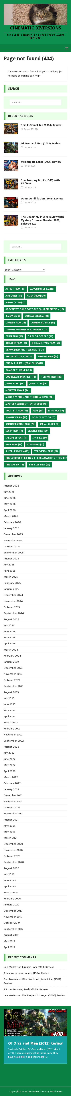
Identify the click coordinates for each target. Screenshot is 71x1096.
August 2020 (11, 868)
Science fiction (43, 417)
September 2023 (13, 686)
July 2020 (9, 874)
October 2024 (12, 607)
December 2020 (13, 844)
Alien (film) (36, 296)
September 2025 (14, 553)
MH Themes (56, 1091)
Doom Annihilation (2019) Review (42, 198)
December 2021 (13, 795)
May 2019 (9, 941)
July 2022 (9, 753)
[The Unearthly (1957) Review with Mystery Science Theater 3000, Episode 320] (11, 224)
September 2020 (14, 862)
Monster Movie (17, 390)
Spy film (39, 438)
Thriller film (39, 465)
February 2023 (12, 729)
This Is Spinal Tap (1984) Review (41, 125)
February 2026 (12, 522)
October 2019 (12, 923)
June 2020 (10, 880)
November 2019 (13, 917)
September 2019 (13, 929)
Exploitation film (18, 356)
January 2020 (11, 905)
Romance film (16, 417)
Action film (15, 289)
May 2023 (9, 710)
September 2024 (14, 613)
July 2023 (9, 698)
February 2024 (12, 656)
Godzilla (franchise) (20, 377)
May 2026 (10, 504)
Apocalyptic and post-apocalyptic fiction (34, 309)
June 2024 (10, 631)
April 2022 (9, 771)
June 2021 (9, 826)
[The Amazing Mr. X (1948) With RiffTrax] (11, 187)
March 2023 (11, 722)
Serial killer (49, 424)
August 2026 (11, 486)
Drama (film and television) (24, 350)
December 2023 (13, 668)
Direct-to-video (40, 336)
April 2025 (9, 571)
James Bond (14, 383)
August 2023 (11, 692)
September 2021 (13, 813)
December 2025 (13, 534)
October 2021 (12, 807)
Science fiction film (19, 424)
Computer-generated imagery (26, 329)
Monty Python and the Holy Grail (29, 397)
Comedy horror (43, 323)
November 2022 (13, 735)
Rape (38, 411)
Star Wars (35, 444)
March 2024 (11, 650)
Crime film (14, 336)
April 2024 (10, 643)
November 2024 (13, 601)
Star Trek (13, 444)
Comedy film (15, 323)
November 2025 (13, 540)
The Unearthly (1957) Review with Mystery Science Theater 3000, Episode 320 (42, 220)
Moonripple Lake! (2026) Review (41, 161)
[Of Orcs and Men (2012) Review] (11, 151)
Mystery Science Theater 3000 (26, 404)
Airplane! (13, 296)
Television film (46, 451)
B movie (12, 316)
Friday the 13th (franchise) (24, 363)
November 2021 (13, 801)
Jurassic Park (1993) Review (38, 967)
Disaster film (16, 343)
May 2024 (10, 637)
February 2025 (12, 583)
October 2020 (12, 856)
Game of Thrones (18, 370)
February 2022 (12, 783)
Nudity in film (16, 411)
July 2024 (9, 625)
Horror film (51, 377)
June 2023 (9, 704)
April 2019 (9, 947)
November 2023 (13, 674)
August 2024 (11, 619)
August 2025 (11, 559)
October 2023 (12, 680)
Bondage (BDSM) (37, 316)
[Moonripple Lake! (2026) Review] (11, 169)
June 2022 (9, 759)
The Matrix (14, 465)
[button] (66, 48)
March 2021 (10, 838)
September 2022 (14, 741)
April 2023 (9, 716)
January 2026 (11, 528)
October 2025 (12, 546)
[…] (46, 1057)
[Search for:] (35, 102)
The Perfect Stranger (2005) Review (43, 995)
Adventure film (42, 289)
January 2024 (11, 662)
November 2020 (13, 850)
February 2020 (12, 899)
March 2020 (11, 892)
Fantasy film (48, 356)
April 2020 (10, 886)
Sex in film (14, 431)
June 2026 (10, 498)
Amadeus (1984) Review (35, 973)
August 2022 (11, 747)
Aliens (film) (15, 302)
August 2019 (11, 935)
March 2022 (11, 777)
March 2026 (11, 516)
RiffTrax (56, 411)
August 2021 (11, 820)
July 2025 (9, 565)
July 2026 (9, 492)
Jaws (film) (38, 383)
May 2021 (9, 832)
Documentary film (46, 343)
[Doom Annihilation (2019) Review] (11, 206)
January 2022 (11, 789)
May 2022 (9, 765)
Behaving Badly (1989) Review (30, 989)
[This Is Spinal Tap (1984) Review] (11, 132)
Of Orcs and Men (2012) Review (40, 143)
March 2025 (11, 577)
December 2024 (13, 595)
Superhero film (17, 451)
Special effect (16, 438)
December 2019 (13, 911)
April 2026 (10, 510)
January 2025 (11, 589)
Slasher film (38, 431)
